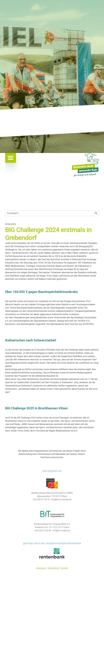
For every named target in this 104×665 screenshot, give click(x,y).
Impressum (41, 568)
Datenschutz (53, 568)
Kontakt (64, 568)
